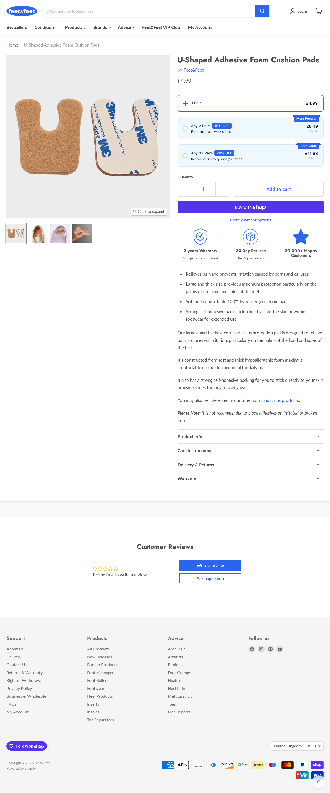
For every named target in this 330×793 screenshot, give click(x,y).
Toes (172, 703)
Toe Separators (100, 719)
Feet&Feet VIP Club (161, 27)
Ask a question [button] (210, 578)
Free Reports (179, 711)
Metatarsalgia (180, 695)
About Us (15, 648)
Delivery (13, 656)
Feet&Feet (194, 70)
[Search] (262, 11)
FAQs (11, 703)
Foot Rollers (98, 680)
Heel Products (100, 695)
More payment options (250, 220)
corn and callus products (276, 400)
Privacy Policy (19, 688)
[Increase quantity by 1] (222, 189)
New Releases (99, 656)
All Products (98, 648)
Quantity (185, 177)
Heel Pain (176, 688)
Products (74, 27)
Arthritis (175, 656)
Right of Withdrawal (25, 680)
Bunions (175, 664)
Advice (125, 27)
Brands (100, 27)
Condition (45, 27)
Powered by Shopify (21, 768)
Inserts (93, 703)
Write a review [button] (210, 565)
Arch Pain (177, 648)
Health (174, 680)
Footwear (95, 688)
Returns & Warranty (24, 672)
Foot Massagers (101, 672)
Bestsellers (16, 27)
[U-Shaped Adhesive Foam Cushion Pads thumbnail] (16, 233)
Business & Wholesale (26, 695)
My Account (200, 27)
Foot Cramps (179, 672)
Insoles (93, 711)
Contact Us (16, 664)
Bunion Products (102, 664)
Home (12, 45)
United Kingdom (295, 746)
